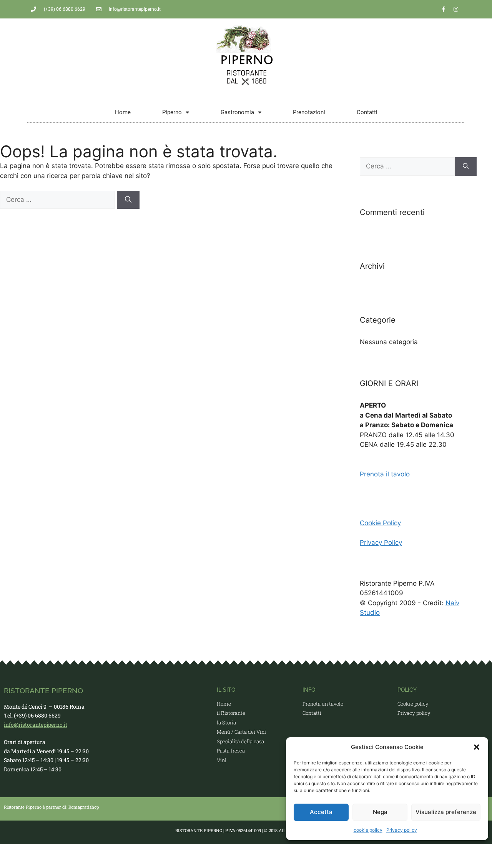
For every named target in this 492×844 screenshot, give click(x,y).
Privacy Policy (381, 542)
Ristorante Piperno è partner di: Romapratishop (51, 807)
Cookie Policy (380, 523)
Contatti (367, 112)
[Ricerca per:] (58, 199)
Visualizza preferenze (446, 812)
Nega (380, 812)
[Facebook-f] (443, 9)
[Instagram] (455, 9)
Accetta (321, 812)
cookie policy (368, 830)
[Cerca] (128, 200)
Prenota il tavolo (385, 474)
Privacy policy (401, 830)
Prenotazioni (309, 112)
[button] (476, 747)
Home (123, 112)
